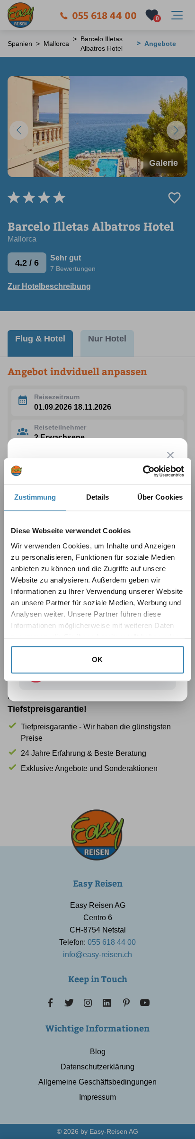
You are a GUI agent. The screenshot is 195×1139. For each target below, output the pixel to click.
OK (97, 659)
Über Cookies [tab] (160, 497)
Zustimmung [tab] (35, 497)
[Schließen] (170, 455)
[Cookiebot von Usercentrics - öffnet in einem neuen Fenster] (142, 471)
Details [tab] (97, 497)
